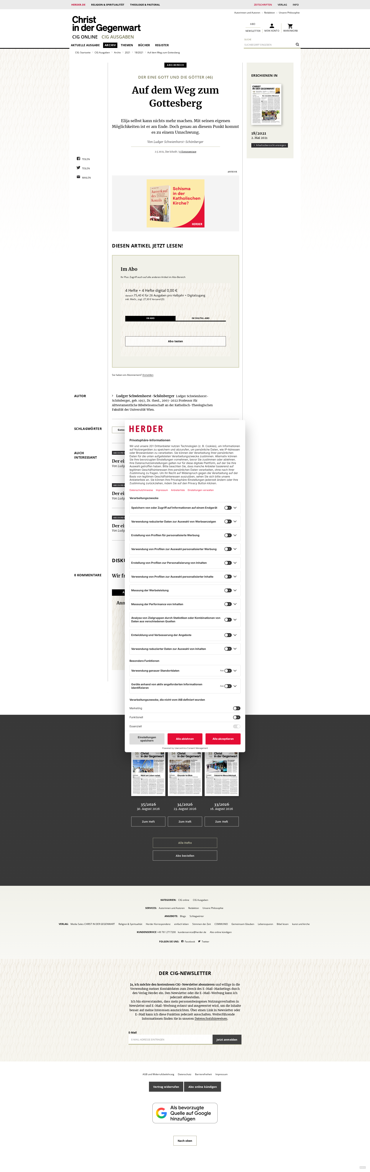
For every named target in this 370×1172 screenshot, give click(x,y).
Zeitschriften (263, 4)
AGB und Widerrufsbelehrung (158, 1074)
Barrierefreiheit (203, 1074)
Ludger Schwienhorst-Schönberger (179, 141)
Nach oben (185, 1141)
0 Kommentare (187, 152)
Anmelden (147, 375)
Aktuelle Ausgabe (85, 45)
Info (296, 4)
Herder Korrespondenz (158, 924)
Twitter (205, 941)
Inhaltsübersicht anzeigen (271, 145)
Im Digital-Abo (200, 318)
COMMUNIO (221, 924)
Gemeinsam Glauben (242, 924)
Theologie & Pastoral (145, 4)
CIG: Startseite (83, 52)
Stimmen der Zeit (201, 924)
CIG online (85, 37)
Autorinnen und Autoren (247, 12)
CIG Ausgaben (118, 37)
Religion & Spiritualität (107, 4)
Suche (247, 39)
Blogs (183, 916)
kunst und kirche (301, 924)
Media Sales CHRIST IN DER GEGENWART (93, 924)
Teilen (86, 159)
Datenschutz (184, 1074)
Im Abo (150, 318)
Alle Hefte (185, 843)
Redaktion (269, 12)
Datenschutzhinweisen (211, 1018)
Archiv (110, 45)
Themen (127, 45)
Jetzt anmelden (227, 1039)
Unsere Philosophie (289, 12)
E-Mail (133, 1032)
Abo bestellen (185, 855)
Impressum (221, 1074)
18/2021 (139, 52)
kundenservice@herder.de (192, 932)
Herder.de (78, 4)
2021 (127, 52)
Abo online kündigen (221, 932)
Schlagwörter (197, 916)
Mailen (86, 177)
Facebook (190, 941)
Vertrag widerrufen (166, 1087)
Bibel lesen (282, 924)
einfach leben (181, 924)
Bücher (144, 45)
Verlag (282, 4)
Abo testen (175, 341)
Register (162, 45)
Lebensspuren (265, 924)
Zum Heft (148, 821)
